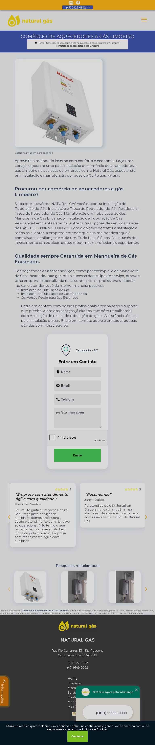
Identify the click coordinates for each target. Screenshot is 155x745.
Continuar (77, 736)
